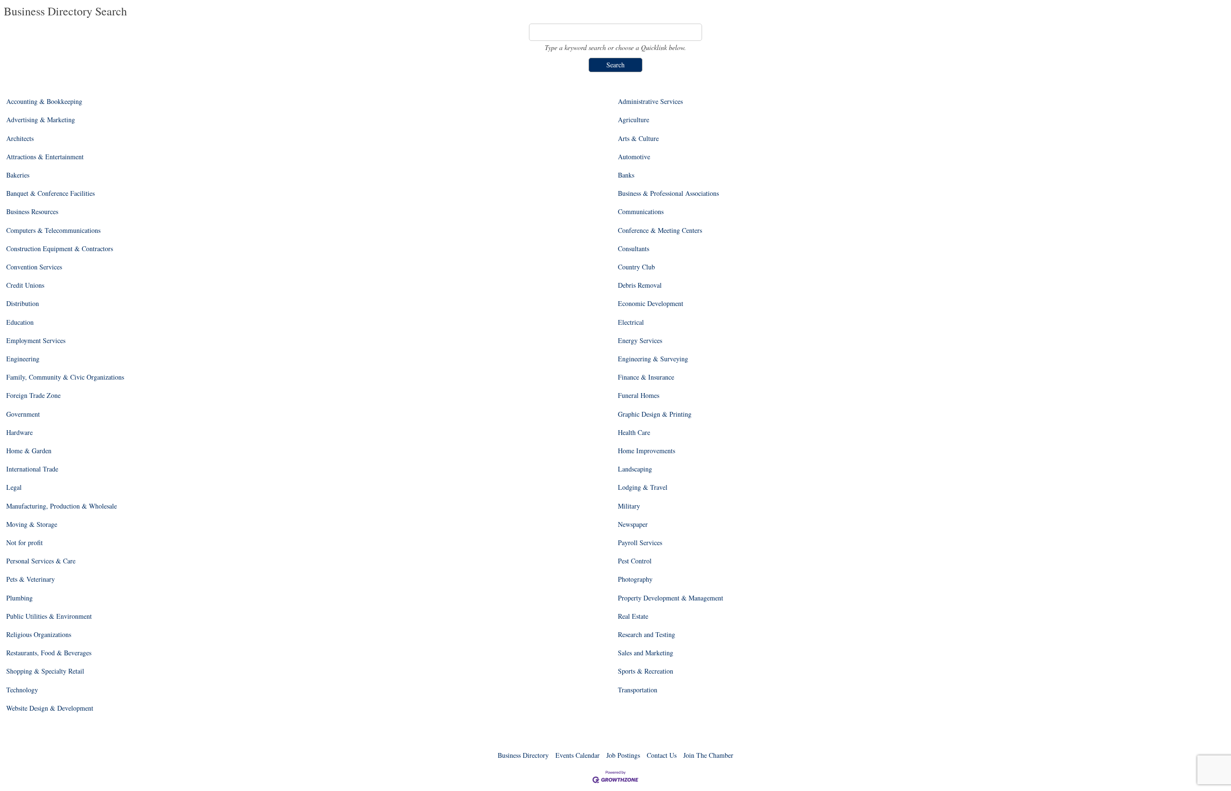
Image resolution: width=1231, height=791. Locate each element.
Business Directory (523, 755)
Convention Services (34, 267)
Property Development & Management (670, 598)
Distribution (22, 303)
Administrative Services (650, 101)
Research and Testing (646, 634)
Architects (20, 138)
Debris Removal (640, 285)
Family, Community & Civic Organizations (65, 377)
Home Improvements (646, 451)
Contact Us (662, 755)
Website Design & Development (49, 708)
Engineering (22, 359)
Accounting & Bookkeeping (44, 101)
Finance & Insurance (646, 377)
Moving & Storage (31, 524)
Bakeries (17, 175)
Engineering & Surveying (653, 359)
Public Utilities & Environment (49, 616)
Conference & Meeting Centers (660, 230)
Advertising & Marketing (40, 119)
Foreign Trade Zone (33, 395)
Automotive (634, 157)
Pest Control (635, 561)
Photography (635, 579)
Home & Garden (28, 451)
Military (629, 506)
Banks (626, 175)
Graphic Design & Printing (654, 414)
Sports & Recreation (645, 671)
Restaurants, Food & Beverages (48, 653)
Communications (641, 211)
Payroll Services (640, 542)
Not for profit (24, 542)
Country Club (636, 267)
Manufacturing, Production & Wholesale (61, 506)
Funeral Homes (638, 395)
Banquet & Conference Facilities (50, 193)
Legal (14, 487)
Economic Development (650, 303)
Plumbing (19, 598)
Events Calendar (577, 755)
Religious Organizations (38, 634)
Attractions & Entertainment (45, 157)
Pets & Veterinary (30, 579)
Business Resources (32, 211)
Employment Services (35, 340)
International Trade (32, 469)
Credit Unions (25, 285)
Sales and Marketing (645, 653)
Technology (22, 690)
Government (23, 414)
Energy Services (640, 340)
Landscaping (635, 469)
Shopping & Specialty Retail (45, 671)
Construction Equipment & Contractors (59, 248)
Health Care (634, 432)
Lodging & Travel (642, 487)
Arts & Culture (638, 138)
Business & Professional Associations (668, 193)
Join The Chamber (708, 755)
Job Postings (623, 755)
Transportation (637, 690)
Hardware (19, 432)
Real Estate (633, 616)
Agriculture (633, 119)
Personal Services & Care (40, 561)
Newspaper (633, 524)
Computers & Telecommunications (53, 230)
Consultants (633, 248)
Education (20, 322)
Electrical (631, 322)
